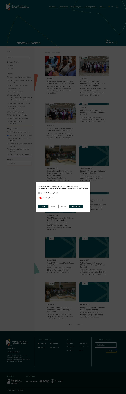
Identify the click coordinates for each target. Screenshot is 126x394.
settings (85, 188)
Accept (43, 206)
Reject (53, 206)
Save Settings (76, 206)
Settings (63, 206)
